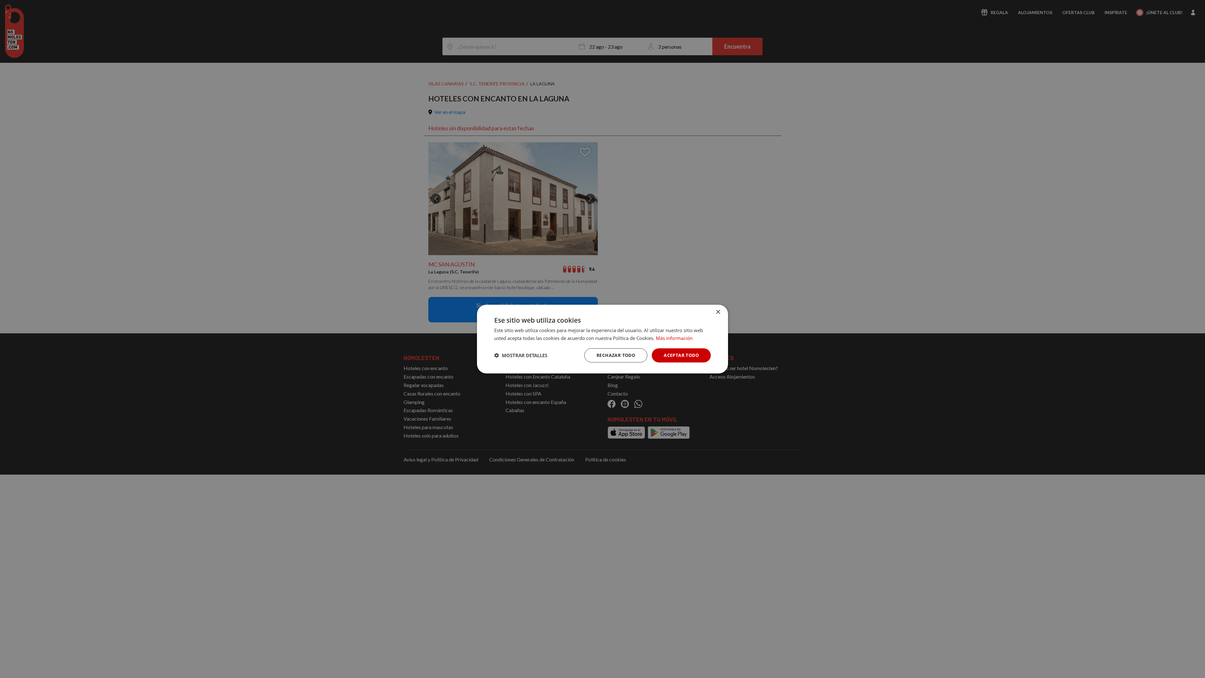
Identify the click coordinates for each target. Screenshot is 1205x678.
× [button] (717, 312)
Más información (674, 338)
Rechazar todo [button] (616, 355)
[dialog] (602, 339)
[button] (520, 355)
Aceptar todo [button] (681, 355)
